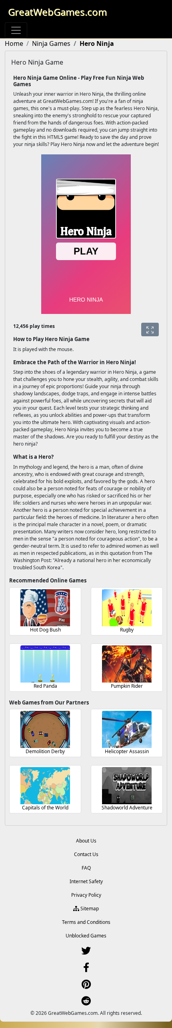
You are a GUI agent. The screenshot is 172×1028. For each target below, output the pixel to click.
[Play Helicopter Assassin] (127, 729)
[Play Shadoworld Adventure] (127, 785)
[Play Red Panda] (45, 664)
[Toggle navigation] (16, 30)
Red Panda (45, 686)
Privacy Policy (86, 895)
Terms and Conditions (86, 922)
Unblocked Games (86, 935)
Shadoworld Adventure (127, 807)
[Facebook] (86, 969)
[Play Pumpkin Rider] (127, 664)
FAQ (86, 867)
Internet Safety (86, 881)
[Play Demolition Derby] (45, 729)
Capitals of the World (45, 807)
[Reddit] (86, 1002)
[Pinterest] (86, 986)
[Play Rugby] (127, 607)
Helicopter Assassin (127, 751)
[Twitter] (86, 952)
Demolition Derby (45, 751)
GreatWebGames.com (57, 11)
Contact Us (86, 854)
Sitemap (89, 908)
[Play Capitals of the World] (45, 785)
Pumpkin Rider (127, 686)
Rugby (127, 629)
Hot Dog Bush (45, 629)
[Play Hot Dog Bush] (45, 607)
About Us (86, 840)
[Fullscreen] (150, 329)
